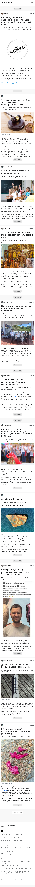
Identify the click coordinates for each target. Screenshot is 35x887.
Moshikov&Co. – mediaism (16, 880)
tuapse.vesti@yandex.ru (9, 854)
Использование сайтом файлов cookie (11, 840)
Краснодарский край (13, 83)
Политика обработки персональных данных (13, 837)
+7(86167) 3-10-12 (8, 851)
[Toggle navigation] (32, 3)
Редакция (6, 13)
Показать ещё (17, 812)
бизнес (4, 83)
